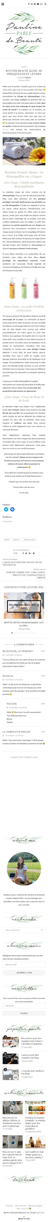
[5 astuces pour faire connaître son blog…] (11, 1059)
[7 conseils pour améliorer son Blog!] (11, 1075)
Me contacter (20, 1206)
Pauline (28, 77)
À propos (9, 1206)
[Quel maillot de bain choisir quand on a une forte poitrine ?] (35, 1141)
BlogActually (39, 1213)
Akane (5, 129)
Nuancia (8, 675)
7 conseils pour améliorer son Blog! (32, 1072)
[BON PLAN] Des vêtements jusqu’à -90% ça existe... (24, 624)
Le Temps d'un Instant (17, 731)
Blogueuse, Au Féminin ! (18, 651)
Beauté (24, 67)
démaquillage (29, 540)
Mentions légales (35, 1206)
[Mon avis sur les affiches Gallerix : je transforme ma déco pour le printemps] (13, 1107)
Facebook (24, 1179)
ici (42, 476)
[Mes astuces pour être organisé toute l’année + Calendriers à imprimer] (11, 1042)
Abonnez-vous (24, 972)
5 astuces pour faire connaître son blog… (30, 1056)
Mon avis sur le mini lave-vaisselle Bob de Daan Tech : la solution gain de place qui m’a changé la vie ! (12, 1157)
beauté (16, 540)
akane (6, 540)
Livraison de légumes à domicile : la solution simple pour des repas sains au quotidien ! (35, 1123)
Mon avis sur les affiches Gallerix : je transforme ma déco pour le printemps (12, 1121)
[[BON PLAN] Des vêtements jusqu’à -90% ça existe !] (24, 605)
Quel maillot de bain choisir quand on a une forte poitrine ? (34, 1154)
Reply (43, 651)
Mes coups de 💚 (24, 1208)
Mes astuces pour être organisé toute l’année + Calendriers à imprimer (32, 1041)
